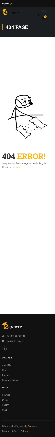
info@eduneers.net (16, 341)
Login (10, 4)
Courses (6, 395)
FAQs (4, 410)
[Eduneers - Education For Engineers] (11, 12)
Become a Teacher (11, 380)
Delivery (24, 431)
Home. (18, 167)
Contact (6, 375)
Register (5, 4)
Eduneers (32, 426)
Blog (4, 370)
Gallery (5, 405)
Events (5, 400)
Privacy (5, 431)
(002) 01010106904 (16, 336)
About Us (6, 365)
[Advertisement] (27, 57)
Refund (15, 431)
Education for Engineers (13, 426)
